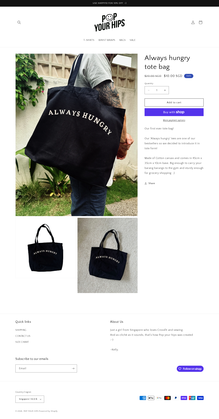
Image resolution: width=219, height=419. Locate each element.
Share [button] (152, 183)
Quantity (149, 83)
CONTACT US (22, 336)
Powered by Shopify (48, 411)
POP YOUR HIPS (31, 411)
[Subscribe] (73, 368)
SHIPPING (20, 330)
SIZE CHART (22, 342)
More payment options (174, 120)
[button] (19, 22)
